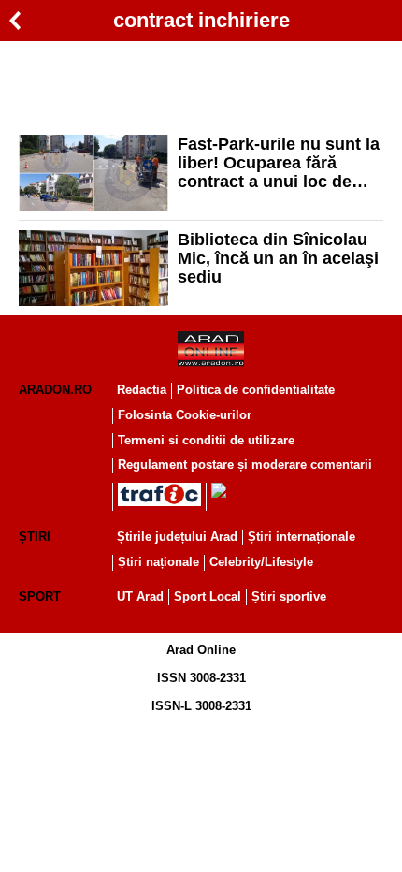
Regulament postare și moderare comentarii (245, 465)
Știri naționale (158, 562)
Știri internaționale (301, 537)
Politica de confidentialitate (256, 390)
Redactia (141, 390)
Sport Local (207, 596)
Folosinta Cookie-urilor (184, 415)
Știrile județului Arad (177, 537)
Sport (40, 596)
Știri (34, 537)
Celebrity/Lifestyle (261, 562)
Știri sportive (288, 596)
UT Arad (140, 596)
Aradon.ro (55, 390)
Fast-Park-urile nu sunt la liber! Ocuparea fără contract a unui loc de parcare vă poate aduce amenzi (279, 163)
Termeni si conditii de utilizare (206, 440)
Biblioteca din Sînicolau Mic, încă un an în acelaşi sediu (278, 258)
